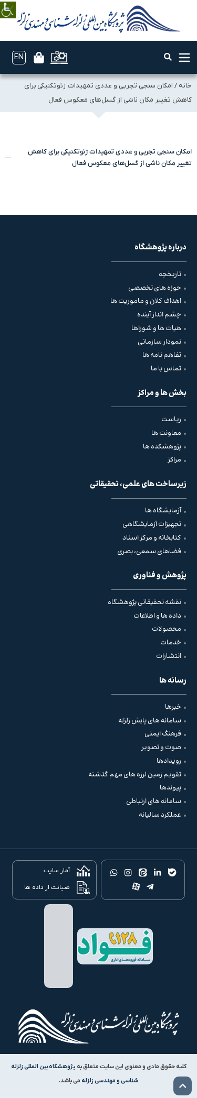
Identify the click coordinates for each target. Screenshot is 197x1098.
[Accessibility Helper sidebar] (8, 2)
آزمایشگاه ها (163, 511)
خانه (185, 85)
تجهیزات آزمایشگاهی (151, 524)
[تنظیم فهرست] (184, 57)
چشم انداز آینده (159, 315)
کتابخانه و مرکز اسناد (151, 538)
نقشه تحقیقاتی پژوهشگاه (144, 602)
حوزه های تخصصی (154, 288)
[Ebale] (171, 872)
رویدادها (169, 761)
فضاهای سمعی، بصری (149, 551)
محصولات (166, 629)
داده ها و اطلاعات (157, 616)
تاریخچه (170, 274)
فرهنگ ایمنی (162, 734)
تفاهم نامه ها (161, 355)
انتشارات (168, 656)
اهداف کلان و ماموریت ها (145, 301)
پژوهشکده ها (162, 447)
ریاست (171, 419)
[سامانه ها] (59, 57)
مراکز (174, 460)
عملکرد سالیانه (160, 815)
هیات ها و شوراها (156, 328)
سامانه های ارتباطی (153, 801)
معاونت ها (166, 433)
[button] (168, 56)
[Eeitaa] (143, 872)
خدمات (170, 643)
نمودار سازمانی (159, 342)
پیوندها (170, 788)
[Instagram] (128, 872)
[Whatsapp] (114, 872)
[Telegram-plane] (150, 887)
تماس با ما (166, 369)
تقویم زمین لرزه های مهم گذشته (134, 775)
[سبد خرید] (39, 57)
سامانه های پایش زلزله (149, 721)
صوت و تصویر (161, 747)
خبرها (173, 707)
